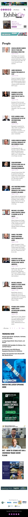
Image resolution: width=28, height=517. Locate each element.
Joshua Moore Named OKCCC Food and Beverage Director (18, 50)
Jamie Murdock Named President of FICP (18, 72)
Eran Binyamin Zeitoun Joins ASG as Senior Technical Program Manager (18, 165)
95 (19, 328)
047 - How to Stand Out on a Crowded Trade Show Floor (13, 453)
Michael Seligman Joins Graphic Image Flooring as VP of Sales (18, 213)
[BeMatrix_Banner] (14, 5)
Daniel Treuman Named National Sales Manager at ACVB (17, 237)
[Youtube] (10, 10)
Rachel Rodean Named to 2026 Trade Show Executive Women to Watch (18, 285)
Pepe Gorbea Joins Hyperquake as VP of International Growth (18, 119)
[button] (24, 9)
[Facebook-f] (9, 514)
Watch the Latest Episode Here (13, 385)
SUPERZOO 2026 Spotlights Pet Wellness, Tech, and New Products (14, 346)
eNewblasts (16, 10)
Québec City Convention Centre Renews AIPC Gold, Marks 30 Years (13, 354)
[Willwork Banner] (14, 35)
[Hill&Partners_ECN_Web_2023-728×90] (14, 489)
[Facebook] (2, 10)
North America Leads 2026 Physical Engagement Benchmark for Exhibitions (12, 350)
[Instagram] (6, 10)
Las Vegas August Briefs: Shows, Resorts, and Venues (13, 341)
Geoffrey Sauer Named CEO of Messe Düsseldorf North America (18, 261)
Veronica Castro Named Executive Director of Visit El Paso (17, 95)
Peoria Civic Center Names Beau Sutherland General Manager (18, 309)
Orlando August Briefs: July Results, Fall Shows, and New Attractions (14, 337)
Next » (23, 328)
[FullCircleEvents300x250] (13, 479)
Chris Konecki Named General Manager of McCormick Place (18, 142)
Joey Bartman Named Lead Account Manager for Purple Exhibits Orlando (18, 189)
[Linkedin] (8, 10)
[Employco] (10, 421)
